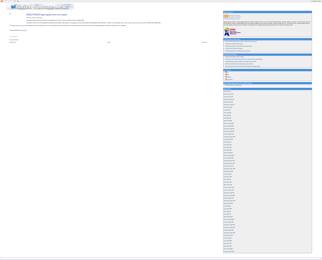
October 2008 (227, 134)
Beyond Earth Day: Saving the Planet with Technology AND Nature (242, 66)
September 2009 (228, 104)
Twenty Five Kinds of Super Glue (234, 43)
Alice (227, 72)
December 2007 (228, 160)
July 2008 (226, 142)
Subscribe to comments (234, 17)
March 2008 (227, 152)
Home (108, 42)
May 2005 (226, 243)
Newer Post (13, 42)
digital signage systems (18, 25)
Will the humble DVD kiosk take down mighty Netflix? (239, 63)
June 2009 (226, 112)
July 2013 (226, 91)
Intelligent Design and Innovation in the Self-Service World (240, 61)
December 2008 (228, 128)
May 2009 (226, 115)
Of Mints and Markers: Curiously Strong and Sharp (238, 46)
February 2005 (228, 251)
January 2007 (227, 190)
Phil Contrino (229, 79)
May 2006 (226, 211)
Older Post (204, 42)
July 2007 (226, 174)
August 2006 (227, 203)
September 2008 (228, 136)
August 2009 (227, 107)
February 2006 (228, 219)
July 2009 (226, 110)
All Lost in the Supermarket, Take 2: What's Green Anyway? (241, 41)
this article (32, 17)
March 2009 (227, 120)
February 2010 (228, 94)
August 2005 (227, 235)
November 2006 (228, 195)
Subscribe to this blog (234, 15)
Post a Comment (14, 39)
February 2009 (228, 123)
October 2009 (227, 102)
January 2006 (227, 222)
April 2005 (226, 246)
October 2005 (227, 230)
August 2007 (227, 171)
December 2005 (228, 224)
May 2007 (226, 179)
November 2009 (228, 99)
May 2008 (226, 147)
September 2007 (228, 168)
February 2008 (228, 155)
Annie (227, 74)
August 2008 (227, 139)
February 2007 (228, 187)
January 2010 (227, 96)
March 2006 (227, 216)
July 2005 (226, 238)
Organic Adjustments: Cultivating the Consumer (237, 50)
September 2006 (228, 200)
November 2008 (228, 131)
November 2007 (228, 163)
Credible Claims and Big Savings (234, 48)
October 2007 (227, 166)
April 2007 (226, 182)
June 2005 (226, 240)
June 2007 (226, 176)
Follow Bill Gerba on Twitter (232, 18)
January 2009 (227, 126)
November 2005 (228, 227)
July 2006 (226, 206)
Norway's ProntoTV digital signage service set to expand (46, 15)
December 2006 (228, 192)
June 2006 (226, 208)
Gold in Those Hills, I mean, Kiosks (234, 56)
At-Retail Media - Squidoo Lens (233, 85)
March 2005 (227, 248)
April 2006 (226, 214)
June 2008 (226, 144)
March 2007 (227, 184)
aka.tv (41, 17)
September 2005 (228, 232)
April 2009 (226, 118)
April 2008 (226, 150)
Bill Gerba (228, 76)
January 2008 (227, 158)
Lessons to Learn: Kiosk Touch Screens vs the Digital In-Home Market (243, 59)
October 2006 (227, 198)
